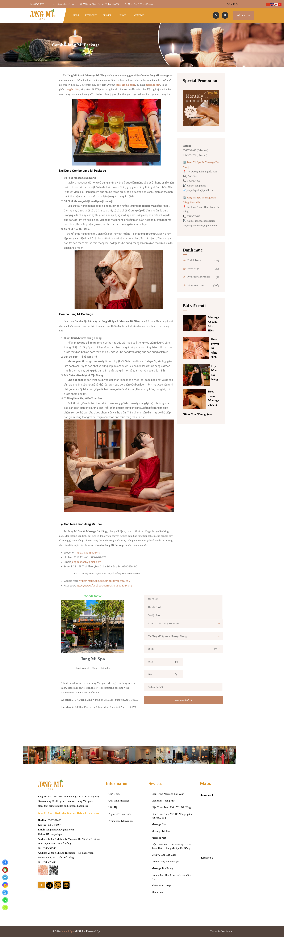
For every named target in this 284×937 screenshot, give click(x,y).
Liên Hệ (112, 807)
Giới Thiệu (114, 793)
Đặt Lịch (242, 15)
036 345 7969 (38, 4)
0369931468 (54, 820)
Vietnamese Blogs (195, 285)
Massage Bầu (159, 824)
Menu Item (157, 891)
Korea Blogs (193, 268)
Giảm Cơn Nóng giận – (197, 414)
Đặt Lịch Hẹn (182, 700)
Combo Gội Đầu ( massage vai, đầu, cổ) (171, 876)
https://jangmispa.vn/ (87, 552)
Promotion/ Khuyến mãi (198, 276)
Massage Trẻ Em (161, 831)
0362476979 (54, 824)
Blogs (123, 15)
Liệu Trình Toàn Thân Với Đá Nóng (171, 807)
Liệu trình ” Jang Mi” (163, 800)
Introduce (91, 15)
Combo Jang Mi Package (165, 861)
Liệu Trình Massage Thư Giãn (168, 793)
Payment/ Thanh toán (119, 814)
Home (76, 15)
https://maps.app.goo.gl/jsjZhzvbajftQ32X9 (104, 580)
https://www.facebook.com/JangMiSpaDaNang (104, 585)
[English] (272, 4)
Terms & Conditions (221, 931)
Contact (139, 15)
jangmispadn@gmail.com (63, 4)
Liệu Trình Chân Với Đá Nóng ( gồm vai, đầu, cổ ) (172, 816)
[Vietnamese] (280, 4)
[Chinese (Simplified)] (268, 4)
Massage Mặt (159, 837)
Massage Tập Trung (162, 868)
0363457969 (49, 848)
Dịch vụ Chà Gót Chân (164, 854)
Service (107, 15)
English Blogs (194, 260)
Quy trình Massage (118, 800)
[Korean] (276, 4)
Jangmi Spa (67, 931)
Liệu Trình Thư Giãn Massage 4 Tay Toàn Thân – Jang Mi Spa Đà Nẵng (171, 846)
